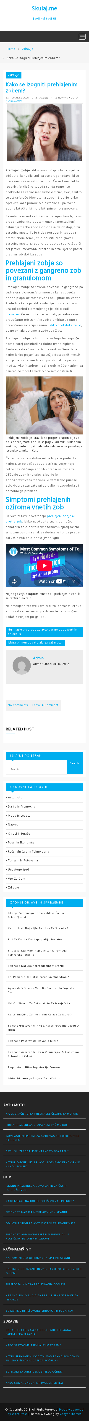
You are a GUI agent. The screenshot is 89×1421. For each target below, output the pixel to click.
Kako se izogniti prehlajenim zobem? (33, 1345)
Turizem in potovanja (23, 860)
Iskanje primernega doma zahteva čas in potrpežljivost (36, 915)
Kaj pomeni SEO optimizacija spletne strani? (38, 977)
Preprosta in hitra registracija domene (34, 1067)
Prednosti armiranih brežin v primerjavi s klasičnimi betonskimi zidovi (43, 1054)
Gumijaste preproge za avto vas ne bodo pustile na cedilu (42, 631)
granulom (13, 314)
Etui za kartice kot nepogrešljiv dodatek (35, 939)
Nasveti (13, 824)
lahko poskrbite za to (65, 325)
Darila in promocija (21, 806)
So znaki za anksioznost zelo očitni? (34, 1372)
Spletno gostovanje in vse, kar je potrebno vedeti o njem (43, 1028)
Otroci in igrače (19, 833)
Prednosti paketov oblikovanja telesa (33, 1041)
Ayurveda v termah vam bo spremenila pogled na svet (42, 990)
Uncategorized (18, 869)
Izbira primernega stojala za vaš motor (35, 642)
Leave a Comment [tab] (45, 705)
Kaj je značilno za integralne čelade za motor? (40, 1014)
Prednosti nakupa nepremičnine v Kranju (36, 966)
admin (38, 658)
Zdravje (13, 75)
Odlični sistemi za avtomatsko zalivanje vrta (39, 1003)
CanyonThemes (70, 1414)
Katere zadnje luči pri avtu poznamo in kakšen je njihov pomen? (43, 1164)
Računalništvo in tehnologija (28, 851)
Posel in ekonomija (21, 842)
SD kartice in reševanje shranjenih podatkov (40, 1311)
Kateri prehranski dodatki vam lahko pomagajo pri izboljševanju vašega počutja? (42, 1358)
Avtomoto (15, 797)
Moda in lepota (19, 815)
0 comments (14, 101)
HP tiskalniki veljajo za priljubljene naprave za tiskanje (42, 1297)
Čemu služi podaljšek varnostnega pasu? (37, 1151)
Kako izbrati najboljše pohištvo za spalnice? (38, 928)
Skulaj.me (44, 8)
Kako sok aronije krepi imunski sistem (34, 1383)
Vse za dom (16, 878)
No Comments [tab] (18, 705)
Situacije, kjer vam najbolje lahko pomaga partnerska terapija (37, 953)
